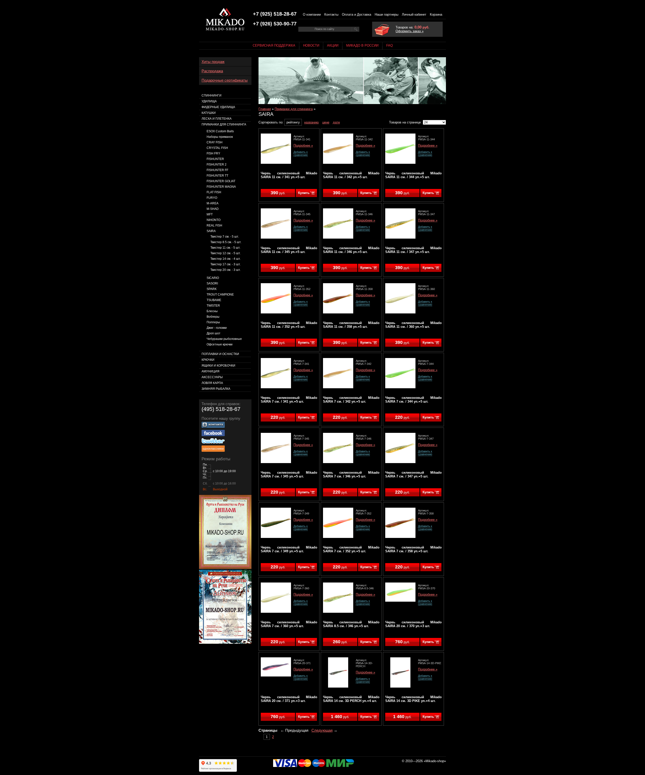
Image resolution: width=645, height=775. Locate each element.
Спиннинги (211, 95)
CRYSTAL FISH (217, 147)
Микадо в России (362, 45)
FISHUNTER (215, 158)
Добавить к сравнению (301, 153)
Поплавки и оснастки (220, 354)
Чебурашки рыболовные (224, 338)
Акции (332, 45)
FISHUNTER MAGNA (221, 186)
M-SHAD (213, 208)
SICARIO (213, 277)
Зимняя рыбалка (216, 388)
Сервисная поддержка (274, 45)
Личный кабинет (414, 14)
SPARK (212, 288)
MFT (210, 214)
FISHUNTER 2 (217, 164)
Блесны (212, 311)
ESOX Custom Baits (220, 131)
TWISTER (213, 305)
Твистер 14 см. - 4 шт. (225, 258)
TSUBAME (214, 300)
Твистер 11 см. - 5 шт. (225, 247)
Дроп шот (213, 333)
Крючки (208, 359)
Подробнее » (303, 145)
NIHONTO (213, 219)
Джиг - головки (217, 327)
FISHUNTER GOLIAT (221, 181)
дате (336, 122)
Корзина (436, 14)
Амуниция (210, 371)
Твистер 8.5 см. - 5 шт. (225, 242)
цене (325, 122)
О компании (312, 14)
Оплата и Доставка (356, 14)
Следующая (322, 730)
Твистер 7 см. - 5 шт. (224, 236)
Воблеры (213, 316)
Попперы (213, 322)
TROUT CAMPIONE (220, 294)
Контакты (331, 14)
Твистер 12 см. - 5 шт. (225, 253)
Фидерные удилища (218, 107)
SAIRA (211, 231)
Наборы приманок (220, 136)
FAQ (389, 45)
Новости (311, 45)
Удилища (209, 101)
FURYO (212, 197)
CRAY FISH (214, 142)
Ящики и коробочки (218, 365)
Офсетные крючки (220, 344)
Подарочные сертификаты (225, 80)
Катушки (209, 112)
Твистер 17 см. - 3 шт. (225, 264)
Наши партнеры (386, 14)
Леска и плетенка (217, 118)
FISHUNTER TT (217, 175)
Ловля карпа (212, 382)
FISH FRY (213, 153)
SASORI (212, 283)
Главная (265, 109)
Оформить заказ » (410, 31)
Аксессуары (212, 377)
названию (311, 122)
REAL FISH (214, 225)
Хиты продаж (213, 62)
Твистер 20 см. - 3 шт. (225, 269)
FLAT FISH (214, 192)
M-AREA (212, 203)
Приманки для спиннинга (294, 109)
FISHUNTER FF (217, 170)
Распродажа (212, 71)
